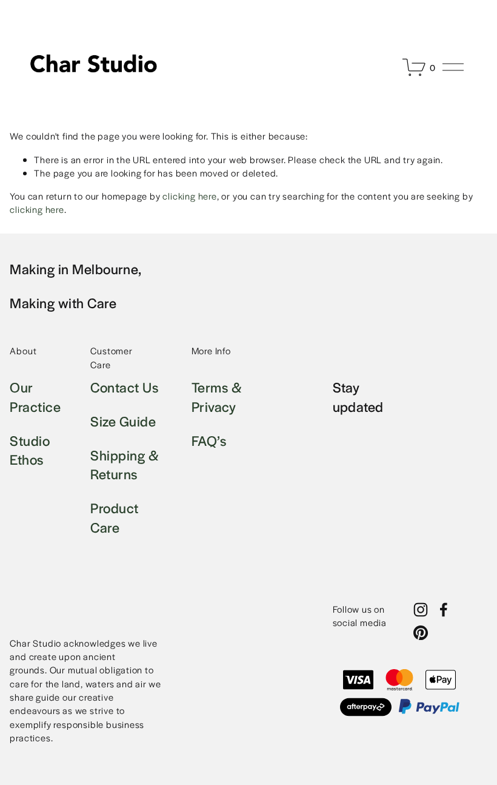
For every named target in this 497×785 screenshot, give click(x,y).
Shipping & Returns (124, 465)
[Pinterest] (420, 632)
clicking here (189, 195)
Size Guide (123, 421)
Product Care (114, 518)
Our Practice (35, 397)
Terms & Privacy (217, 397)
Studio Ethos (30, 450)
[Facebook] (443, 609)
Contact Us (124, 387)
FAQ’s (209, 440)
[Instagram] (420, 609)
